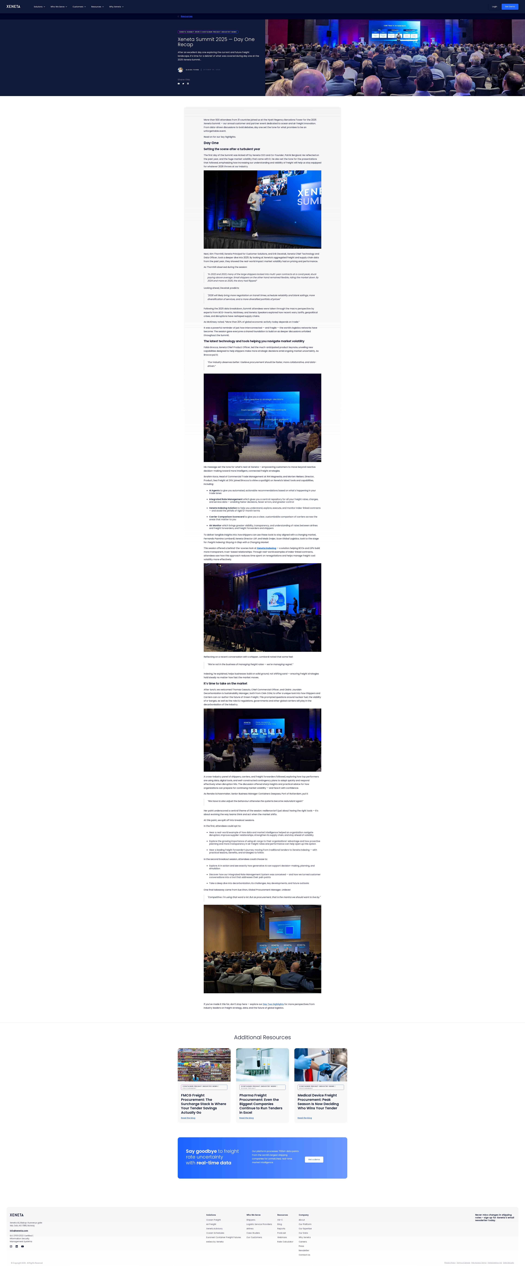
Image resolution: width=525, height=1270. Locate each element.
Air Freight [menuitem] (211, 1224)
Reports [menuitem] (281, 1228)
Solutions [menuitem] (211, 1215)
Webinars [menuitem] (282, 1237)
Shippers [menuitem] (251, 1219)
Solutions (38, 6)
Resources (96, 6)
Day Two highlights (273, 1004)
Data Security (508, 1263)
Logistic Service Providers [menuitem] (259, 1224)
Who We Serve (58, 6)
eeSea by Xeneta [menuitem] (215, 1241)
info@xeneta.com (19, 1230)
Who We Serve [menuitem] (254, 1215)
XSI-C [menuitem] (280, 1219)
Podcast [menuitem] (281, 1233)
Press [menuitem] (301, 1246)
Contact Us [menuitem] (304, 1254)
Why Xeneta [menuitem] (305, 1237)
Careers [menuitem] (303, 1241)
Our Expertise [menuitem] (305, 1228)
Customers (78, 6)
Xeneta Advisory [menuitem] (214, 1228)
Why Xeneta (115, 6)
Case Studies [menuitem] (253, 1233)
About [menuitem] (302, 1219)
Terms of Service (463, 1263)
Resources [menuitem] (282, 1215)
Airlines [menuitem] (250, 1228)
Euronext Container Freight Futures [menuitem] (223, 1237)
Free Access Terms (478, 1263)
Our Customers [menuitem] (254, 1237)
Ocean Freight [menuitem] (213, 1219)
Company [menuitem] (304, 1215)
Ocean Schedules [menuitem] (215, 1233)
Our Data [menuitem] (303, 1233)
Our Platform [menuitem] (305, 1224)
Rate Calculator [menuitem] (285, 1241)
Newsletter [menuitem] (304, 1250)
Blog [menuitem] (279, 1224)
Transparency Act (495, 1263)
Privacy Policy (450, 1263)
